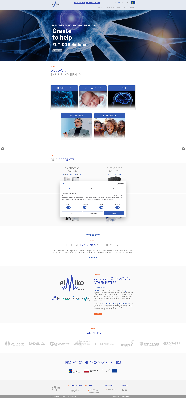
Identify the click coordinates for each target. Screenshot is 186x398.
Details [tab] (93, 188)
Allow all (114, 213)
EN (119, 3)
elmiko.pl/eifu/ (112, 389)
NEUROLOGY (64, 88)
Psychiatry (76, 115)
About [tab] (114, 188)
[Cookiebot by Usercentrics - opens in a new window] (117, 184)
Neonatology (93, 88)
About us (124, 7)
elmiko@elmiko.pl (94, 392)
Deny (72, 213)
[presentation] (2, 148)
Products (100, 7)
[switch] (84, 207)
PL (115, 3)
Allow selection (93, 213)
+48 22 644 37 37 (93, 389)
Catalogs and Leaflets (113, 7)
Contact (131, 7)
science (122, 88)
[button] (101, 7)
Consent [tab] (71, 188)
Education (109, 115)
